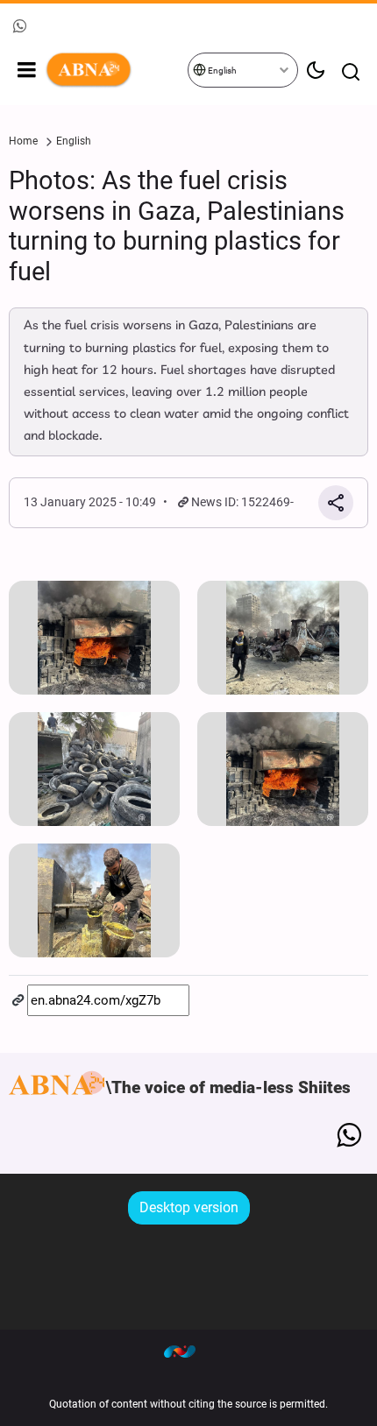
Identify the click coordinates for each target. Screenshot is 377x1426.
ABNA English (116, 70)
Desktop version (188, 1207)
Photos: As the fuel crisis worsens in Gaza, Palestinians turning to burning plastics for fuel (177, 226)
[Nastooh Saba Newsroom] (188, 1351)
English (221, 70)
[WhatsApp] (348, 1135)
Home (23, 141)
